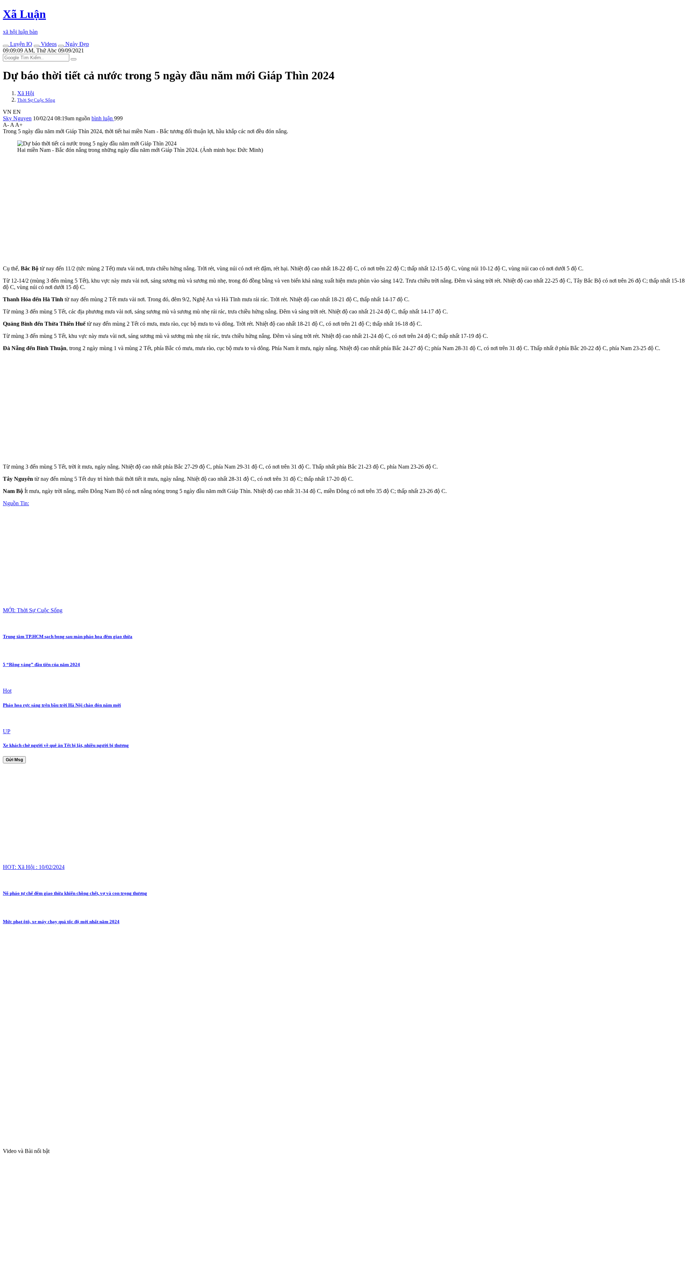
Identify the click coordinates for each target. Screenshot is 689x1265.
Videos (48, 44)
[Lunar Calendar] (61, 46)
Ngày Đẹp (76, 44)
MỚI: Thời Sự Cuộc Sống (32, 610)
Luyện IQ (20, 44)
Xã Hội (25, 93)
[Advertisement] (218, 209)
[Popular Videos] (36, 46)
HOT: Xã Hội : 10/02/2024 (34, 867)
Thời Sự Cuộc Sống (36, 100)
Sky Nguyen (17, 118)
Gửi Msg (14, 759)
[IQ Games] (6, 46)
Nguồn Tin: (16, 503)
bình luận (103, 118)
